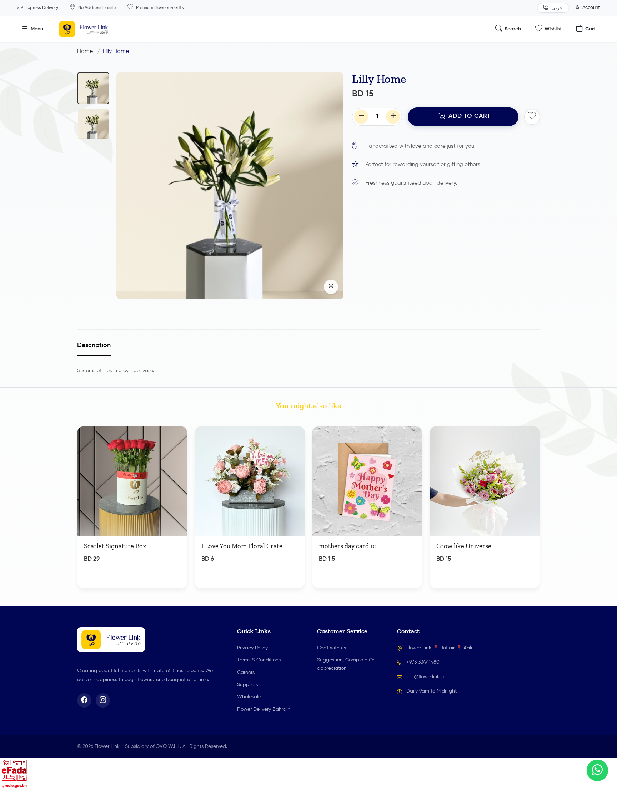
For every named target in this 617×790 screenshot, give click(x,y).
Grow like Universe (463, 546)
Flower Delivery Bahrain (263, 709)
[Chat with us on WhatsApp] (597, 770)
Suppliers (247, 684)
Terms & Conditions (259, 660)
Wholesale (249, 696)
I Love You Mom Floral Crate (241, 546)
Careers (246, 672)
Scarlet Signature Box (115, 546)
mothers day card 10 (348, 546)
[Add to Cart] (173, 566)
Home (85, 51)
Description (94, 345)
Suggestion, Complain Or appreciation (345, 664)
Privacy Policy (252, 647)
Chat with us (331, 647)
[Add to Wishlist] (176, 441)
